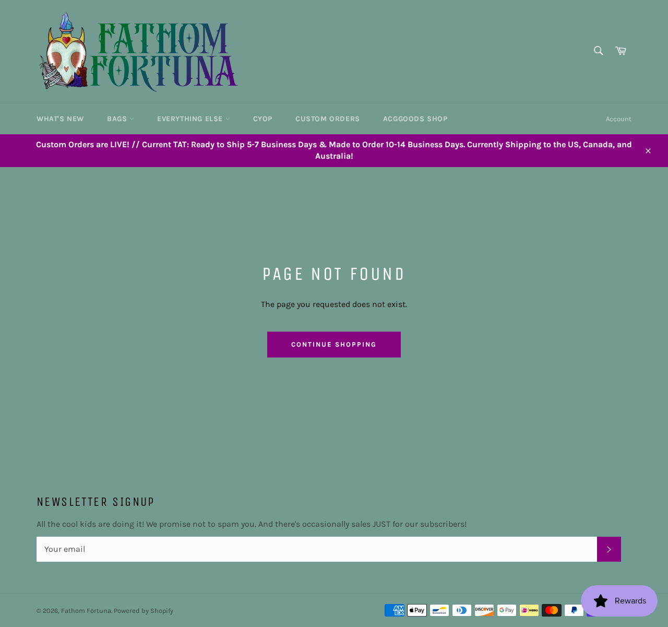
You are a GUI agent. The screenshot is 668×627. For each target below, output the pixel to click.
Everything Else (191, 118)
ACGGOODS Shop (415, 118)
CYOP (262, 118)
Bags (118, 118)
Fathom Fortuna (86, 610)
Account (618, 119)
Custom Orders (327, 118)
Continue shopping (333, 344)
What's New (60, 118)
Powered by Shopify (143, 610)
